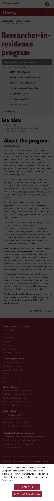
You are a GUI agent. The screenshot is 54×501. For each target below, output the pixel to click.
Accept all (27, 487)
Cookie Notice (8, 480)
